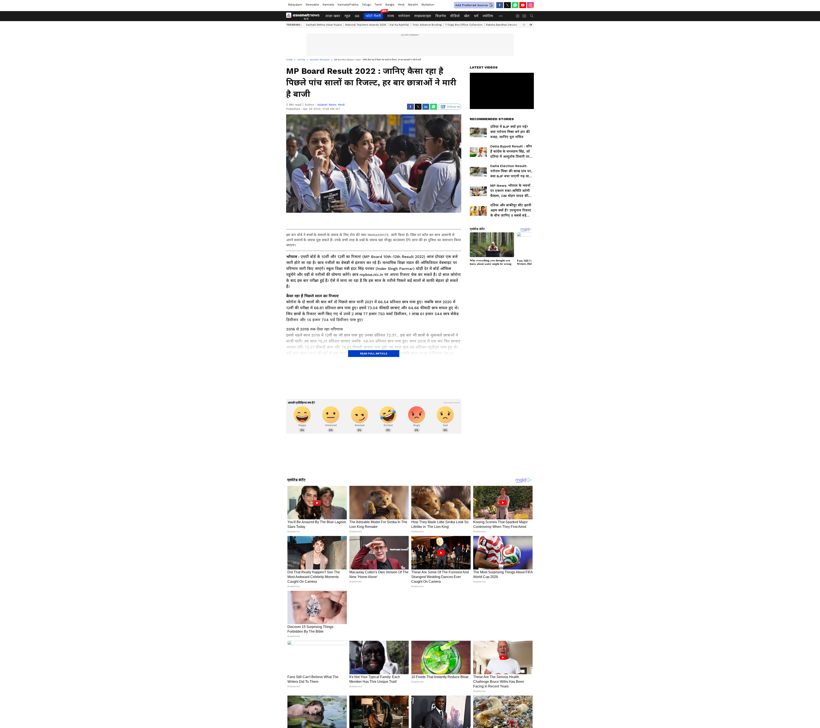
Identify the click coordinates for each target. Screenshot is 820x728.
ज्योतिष (488, 16)
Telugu (366, 4)
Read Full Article (373, 353)
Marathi (413, 4)
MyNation (427, 4)
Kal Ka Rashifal (399, 24)
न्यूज (347, 16)
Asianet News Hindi (331, 104)
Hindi (401, 4)
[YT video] (522, 5)
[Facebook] (499, 5)
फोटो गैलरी (373, 16)
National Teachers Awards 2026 (365, 24)
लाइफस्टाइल (422, 16)
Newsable (312, 4)
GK (357, 16)
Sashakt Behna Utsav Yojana (324, 24)
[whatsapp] (515, 5)
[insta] (530, 5)
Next (530, 24)
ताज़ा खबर (332, 16)
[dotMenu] (501, 16)
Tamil (378, 4)
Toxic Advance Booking (427, 24)
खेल (467, 16)
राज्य (390, 16)
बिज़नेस (440, 16)
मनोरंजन (404, 16)
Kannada (328, 4)
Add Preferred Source (471, 5)
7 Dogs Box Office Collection (463, 24)
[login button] (518, 16)
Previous (524, 24)
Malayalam (295, 4)
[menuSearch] (531, 16)
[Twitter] (507, 5)
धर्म (476, 16)
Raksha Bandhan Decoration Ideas (508, 24)
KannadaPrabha (347, 4)
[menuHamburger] (524, 16)
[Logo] (304, 16)
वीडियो (455, 16)
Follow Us (453, 106)
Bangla (389, 4)
